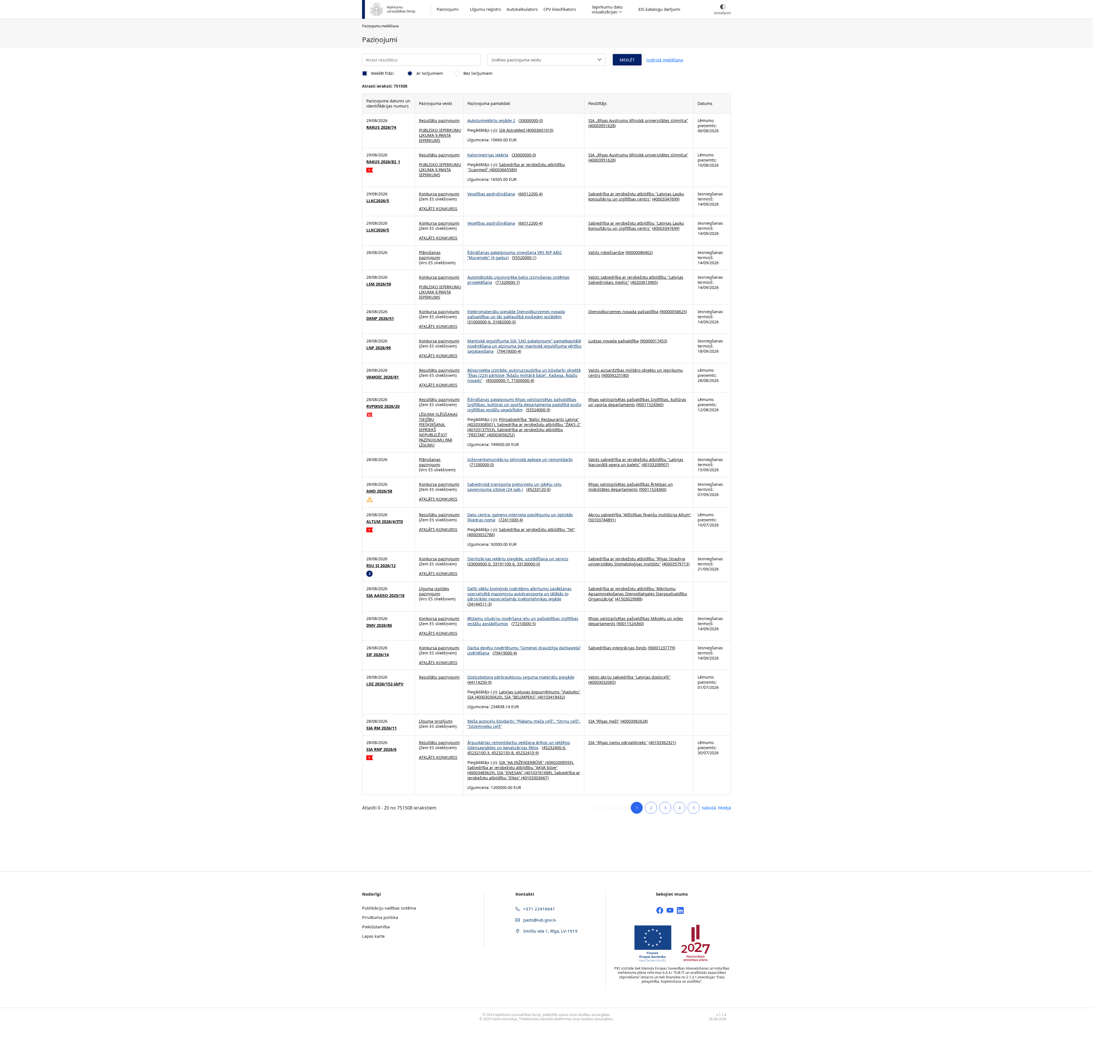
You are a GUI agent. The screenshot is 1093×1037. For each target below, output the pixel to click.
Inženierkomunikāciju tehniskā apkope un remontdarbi (520, 459)
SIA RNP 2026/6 (381, 749)
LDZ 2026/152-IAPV (384, 684)
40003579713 (675, 564)
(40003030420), (489, 697)
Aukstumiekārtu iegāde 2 (491, 120)
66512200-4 (530, 194)
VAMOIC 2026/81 (382, 377)
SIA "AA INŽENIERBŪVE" (521, 762)
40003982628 (634, 721)
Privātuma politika (380, 917)
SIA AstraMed (512, 130)
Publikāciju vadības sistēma (389, 907)
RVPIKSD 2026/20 (383, 406)
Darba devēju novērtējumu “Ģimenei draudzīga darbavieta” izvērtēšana (524, 650)
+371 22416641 (538, 909)
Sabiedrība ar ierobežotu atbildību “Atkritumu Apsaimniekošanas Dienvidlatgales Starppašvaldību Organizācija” (637, 594)
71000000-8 (522, 380)
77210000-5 (524, 623)
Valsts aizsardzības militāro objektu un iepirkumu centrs (635, 372)
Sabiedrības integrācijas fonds (617, 647)
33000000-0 (531, 120)
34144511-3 (479, 604)
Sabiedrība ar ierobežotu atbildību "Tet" (537, 529)
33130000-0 (528, 564)
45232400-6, (554, 747)
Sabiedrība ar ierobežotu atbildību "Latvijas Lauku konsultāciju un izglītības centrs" (636, 196)
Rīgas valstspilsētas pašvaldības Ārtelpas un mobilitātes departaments (630, 487)
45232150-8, (504, 752)
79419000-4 (509, 351)
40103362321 (662, 742)
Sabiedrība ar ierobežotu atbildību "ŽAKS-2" (539, 424)
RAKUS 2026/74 (381, 127)
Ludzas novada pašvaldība (613, 341)
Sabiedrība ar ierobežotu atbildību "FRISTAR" (515, 432)
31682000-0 (504, 322)
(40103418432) (551, 697)
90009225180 (615, 375)
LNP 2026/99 (378, 347)
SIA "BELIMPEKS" (520, 697)
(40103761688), (538, 772)
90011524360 (649, 404)
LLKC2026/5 (377, 200)
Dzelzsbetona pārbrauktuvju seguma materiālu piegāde (520, 677)
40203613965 (644, 282)
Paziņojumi (448, 9)
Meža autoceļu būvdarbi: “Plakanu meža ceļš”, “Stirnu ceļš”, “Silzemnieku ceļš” (523, 723)
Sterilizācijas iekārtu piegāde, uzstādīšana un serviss (517, 558)
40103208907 (655, 464)
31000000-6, (481, 322)
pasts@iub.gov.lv (539, 920)
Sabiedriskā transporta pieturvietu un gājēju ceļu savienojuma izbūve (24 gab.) (514, 487)
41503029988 (628, 599)
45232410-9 (527, 752)
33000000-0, (481, 564)
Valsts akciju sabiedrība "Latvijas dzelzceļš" (629, 677)
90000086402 (639, 252)
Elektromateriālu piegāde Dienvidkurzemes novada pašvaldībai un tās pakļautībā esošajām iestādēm (516, 314)
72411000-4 (511, 519)
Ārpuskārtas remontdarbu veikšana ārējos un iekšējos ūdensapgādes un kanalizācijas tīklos (518, 745)
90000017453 (653, 341)
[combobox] (546, 60)
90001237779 (661, 647)
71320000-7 (508, 282)
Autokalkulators (522, 9)
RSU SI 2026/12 (381, 565)
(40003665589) (502, 169)
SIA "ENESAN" (510, 772)
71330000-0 (482, 464)
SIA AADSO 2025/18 (385, 595)
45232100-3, (479, 752)
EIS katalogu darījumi (659, 9)
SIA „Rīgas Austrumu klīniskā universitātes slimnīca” (638, 120)
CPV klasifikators (559, 9)
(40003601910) (539, 130)
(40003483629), (482, 772)
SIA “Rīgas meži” (603, 721)
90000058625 (673, 311)
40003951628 (602, 125)
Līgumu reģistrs (485, 9)
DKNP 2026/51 (380, 318)
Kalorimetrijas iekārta (487, 155)
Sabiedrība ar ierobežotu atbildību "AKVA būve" (512, 767)
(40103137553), (482, 429)
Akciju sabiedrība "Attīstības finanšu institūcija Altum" (639, 514)
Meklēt (627, 60)
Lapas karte (373, 936)
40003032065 (602, 682)
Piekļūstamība (376, 926)
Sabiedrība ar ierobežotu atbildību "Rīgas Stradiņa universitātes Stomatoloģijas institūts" (636, 561)
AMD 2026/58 (379, 491)
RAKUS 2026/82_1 (383, 161)
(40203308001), (482, 424)
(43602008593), (559, 762)
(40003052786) (481, 534)
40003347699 (665, 199)
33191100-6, (505, 564)
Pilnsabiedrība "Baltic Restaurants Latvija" (539, 419)
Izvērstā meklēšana (664, 60)
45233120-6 (538, 489)
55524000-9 (538, 409)
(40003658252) (500, 434)
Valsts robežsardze (606, 252)
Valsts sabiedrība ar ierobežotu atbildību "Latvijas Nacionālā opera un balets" (635, 462)
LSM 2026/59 (378, 284)
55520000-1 (524, 257)
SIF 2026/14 (377, 654)
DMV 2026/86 (379, 625)
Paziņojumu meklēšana (380, 26)
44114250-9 (479, 682)
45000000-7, (499, 380)
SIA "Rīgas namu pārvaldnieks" (618, 742)
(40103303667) (534, 777)
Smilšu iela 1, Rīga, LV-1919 (550, 931)
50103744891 (602, 519)
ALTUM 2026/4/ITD (384, 521)
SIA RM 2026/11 (381, 728)
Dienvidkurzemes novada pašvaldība (623, 311)
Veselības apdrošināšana (491, 194)
